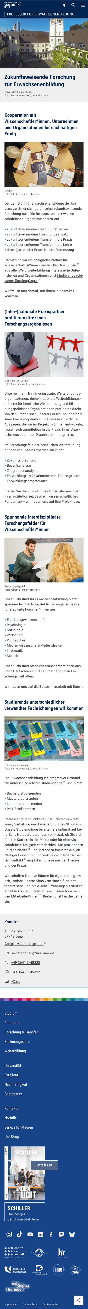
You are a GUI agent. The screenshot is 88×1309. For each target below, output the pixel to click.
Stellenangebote (17, 1041)
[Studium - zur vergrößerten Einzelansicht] (44, 164)
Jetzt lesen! (44, 1165)
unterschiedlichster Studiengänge (38, 783)
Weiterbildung (15, 1051)
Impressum (11, 1304)
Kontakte (11, 1108)
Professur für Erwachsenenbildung (40, 14)
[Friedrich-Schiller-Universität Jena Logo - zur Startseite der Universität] (12, 5)
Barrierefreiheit (51, 1304)
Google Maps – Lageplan (25, 943)
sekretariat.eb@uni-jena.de (32, 953)
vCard (16, 981)
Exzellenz (11, 1075)
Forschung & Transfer (21, 1032)
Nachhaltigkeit (15, 1084)
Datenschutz (30, 1304)
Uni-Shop (11, 1136)
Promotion (12, 1022)
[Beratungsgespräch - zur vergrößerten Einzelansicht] (44, 560)
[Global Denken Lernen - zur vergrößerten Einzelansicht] (44, 354)
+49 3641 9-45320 (25, 963)
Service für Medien (18, 1127)
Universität (12, 1065)
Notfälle (10, 1118)
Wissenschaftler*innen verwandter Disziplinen (42, 265)
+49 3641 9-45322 (25, 972)
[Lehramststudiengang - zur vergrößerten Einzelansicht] (44, 738)
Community (13, 1094)
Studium (10, 1013)
